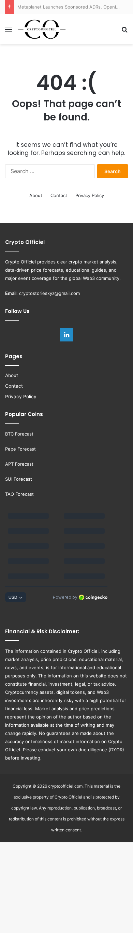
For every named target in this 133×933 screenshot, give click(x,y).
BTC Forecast (19, 434)
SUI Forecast (18, 479)
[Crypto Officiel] (41, 29)
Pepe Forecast (20, 449)
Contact (58, 195)
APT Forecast (19, 464)
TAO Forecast (19, 494)
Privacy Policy (89, 195)
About (35, 195)
